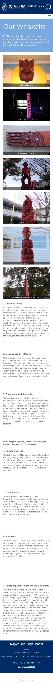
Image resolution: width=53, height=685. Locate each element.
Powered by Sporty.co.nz (26, 678)
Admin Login (27, 680)
